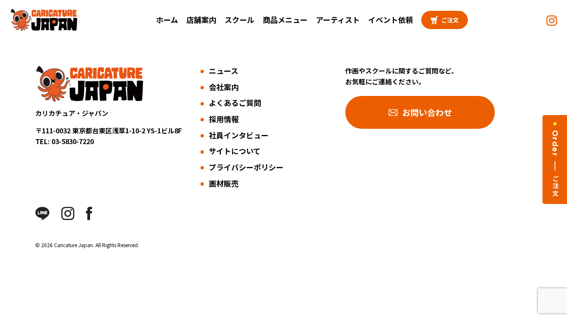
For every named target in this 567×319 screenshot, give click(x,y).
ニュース (223, 70)
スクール (239, 19)
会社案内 (224, 86)
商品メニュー (285, 19)
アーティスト (338, 19)
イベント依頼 (390, 19)
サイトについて (235, 150)
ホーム (167, 19)
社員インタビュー (239, 135)
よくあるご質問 (235, 102)
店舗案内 (201, 19)
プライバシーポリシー (246, 167)
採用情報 (224, 118)
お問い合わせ (427, 112)
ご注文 (450, 20)
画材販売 (224, 183)
